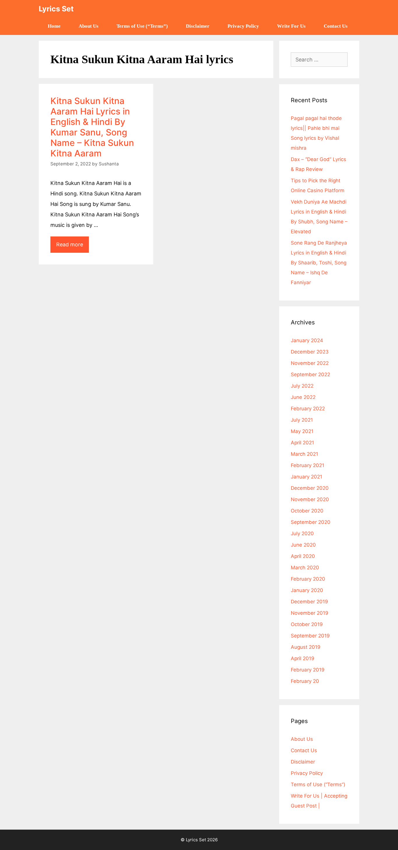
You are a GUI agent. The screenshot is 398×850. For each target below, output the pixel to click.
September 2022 (310, 374)
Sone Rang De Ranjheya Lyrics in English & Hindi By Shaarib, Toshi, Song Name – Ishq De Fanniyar (319, 262)
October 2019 (307, 624)
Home (54, 26)
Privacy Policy (243, 26)
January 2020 (307, 590)
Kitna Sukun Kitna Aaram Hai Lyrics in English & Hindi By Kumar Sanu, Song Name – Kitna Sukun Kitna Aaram (92, 127)
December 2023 (310, 352)
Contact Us (336, 26)
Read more (72, 242)
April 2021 (302, 443)
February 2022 (308, 408)
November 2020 (310, 499)
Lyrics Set (56, 8)
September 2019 (310, 636)
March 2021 (304, 454)
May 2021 (302, 431)
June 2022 (303, 397)
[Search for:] (319, 60)
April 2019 (302, 658)
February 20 (305, 681)
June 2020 (303, 545)
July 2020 (302, 533)
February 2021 (307, 465)
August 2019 (305, 647)
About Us (88, 26)
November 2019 (309, 613)
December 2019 (309, 602)
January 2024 (307, 340)
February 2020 (308, 579)
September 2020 (310, 522)
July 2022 (302, 386)
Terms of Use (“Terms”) (142, 26)
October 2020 (307, 511)
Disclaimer (197, 26)
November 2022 (310, 363)
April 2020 (303, 556)
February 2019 (308, 670)
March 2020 (305, 567)
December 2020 (310, 488)
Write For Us (291, 26)
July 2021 (302, 420)
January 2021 (306, 477)
